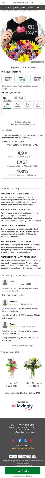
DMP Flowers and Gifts (22, 2)
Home (4, 11)
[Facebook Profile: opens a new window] (20, 440)
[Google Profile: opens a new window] (25, 440)
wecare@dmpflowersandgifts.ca (22, 432)
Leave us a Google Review (22, 448)
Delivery (7, 99)
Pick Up (21, 98)
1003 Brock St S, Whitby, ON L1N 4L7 (23, 427)
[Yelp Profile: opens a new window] (30, 440)
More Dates (38, 105)
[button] (39, 472)
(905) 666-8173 (22, 429)
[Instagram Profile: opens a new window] (14, 440)
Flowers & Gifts (13, 11)
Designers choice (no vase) (28, 288)
